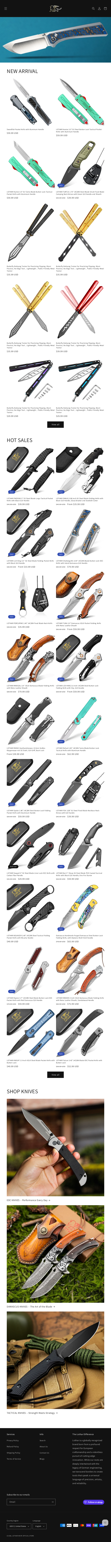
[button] (6, 9)
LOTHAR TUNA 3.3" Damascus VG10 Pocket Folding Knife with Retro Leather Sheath (78, 624)
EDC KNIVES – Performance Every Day (27, 1200)
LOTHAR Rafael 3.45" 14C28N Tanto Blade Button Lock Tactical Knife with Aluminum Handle (77, 749)
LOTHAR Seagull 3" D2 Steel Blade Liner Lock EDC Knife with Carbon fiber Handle (31, 874)
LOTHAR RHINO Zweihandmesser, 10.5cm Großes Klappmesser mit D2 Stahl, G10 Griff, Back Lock (26, 749)
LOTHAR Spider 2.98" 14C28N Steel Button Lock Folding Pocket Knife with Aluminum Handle (28, 812)
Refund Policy (13, 1446)
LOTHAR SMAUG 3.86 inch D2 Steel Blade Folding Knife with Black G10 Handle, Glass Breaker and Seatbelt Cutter (79, 499)
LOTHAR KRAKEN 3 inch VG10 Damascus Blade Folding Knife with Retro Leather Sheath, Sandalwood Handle (80, 999)
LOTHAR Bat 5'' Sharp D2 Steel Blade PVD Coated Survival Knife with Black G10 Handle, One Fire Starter (79, 874)
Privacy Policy (13, 1440)
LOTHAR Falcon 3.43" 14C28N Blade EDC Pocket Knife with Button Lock (79, 1061)
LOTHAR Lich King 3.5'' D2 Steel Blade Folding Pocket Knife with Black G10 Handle (30, 562)
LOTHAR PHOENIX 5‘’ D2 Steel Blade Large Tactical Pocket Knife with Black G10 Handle (30, 499)
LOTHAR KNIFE (17, 1536)
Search (43, 1440)
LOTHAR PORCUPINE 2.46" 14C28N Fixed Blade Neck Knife (29, 623)
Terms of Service (14, 1459)
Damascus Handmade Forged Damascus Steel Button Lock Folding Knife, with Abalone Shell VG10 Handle (79, 937)
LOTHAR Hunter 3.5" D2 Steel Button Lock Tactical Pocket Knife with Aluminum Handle (79, 130)
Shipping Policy (13, 1453)
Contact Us (44, 1453)
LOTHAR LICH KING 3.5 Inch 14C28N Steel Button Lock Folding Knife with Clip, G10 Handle (77, 687)
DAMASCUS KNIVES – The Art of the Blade (29, 1306)
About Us (44, 1446)
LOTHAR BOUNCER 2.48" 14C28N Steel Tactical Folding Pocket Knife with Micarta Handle (28, 937)
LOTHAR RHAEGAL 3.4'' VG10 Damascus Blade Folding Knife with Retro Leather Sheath (30, 687)
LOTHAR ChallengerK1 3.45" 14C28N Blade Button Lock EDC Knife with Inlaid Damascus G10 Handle (79, 562)
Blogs (42, 1459)
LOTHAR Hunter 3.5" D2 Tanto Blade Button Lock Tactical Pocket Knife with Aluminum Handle (29, 193)
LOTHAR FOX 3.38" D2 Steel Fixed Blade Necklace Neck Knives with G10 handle (77, 812)
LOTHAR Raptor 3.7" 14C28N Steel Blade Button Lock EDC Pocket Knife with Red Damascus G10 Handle (29, 999)
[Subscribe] (52, 1502)
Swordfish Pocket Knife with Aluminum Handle (25, 129)
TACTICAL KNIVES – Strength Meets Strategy (31, 1412)
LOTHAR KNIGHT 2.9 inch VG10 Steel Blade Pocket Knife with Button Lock (31, 1061)
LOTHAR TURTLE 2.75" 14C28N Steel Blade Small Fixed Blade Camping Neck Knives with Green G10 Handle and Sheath (80, 193)
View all (55, 424)
